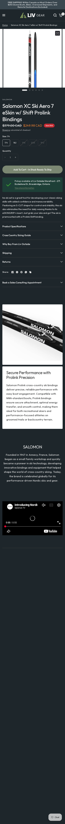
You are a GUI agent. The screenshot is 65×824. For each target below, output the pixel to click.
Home (5, 25)
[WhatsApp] (26, 272)
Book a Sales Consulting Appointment (21, 282)
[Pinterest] (21, 272)
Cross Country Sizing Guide (16, 235)
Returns (6, 261)
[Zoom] (57, 33)
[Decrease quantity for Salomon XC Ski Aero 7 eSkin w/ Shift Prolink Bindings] (5, 157)
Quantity (6, 151)
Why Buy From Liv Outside (16, 244)
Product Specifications (14, 226)
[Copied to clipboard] (30, 272)
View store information (24, 188)
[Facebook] (13, 272)
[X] (17, 272)
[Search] (55, 15)
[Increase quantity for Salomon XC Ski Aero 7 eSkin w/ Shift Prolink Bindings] (15, 157)
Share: (5, 272)
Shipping (6, 130)
